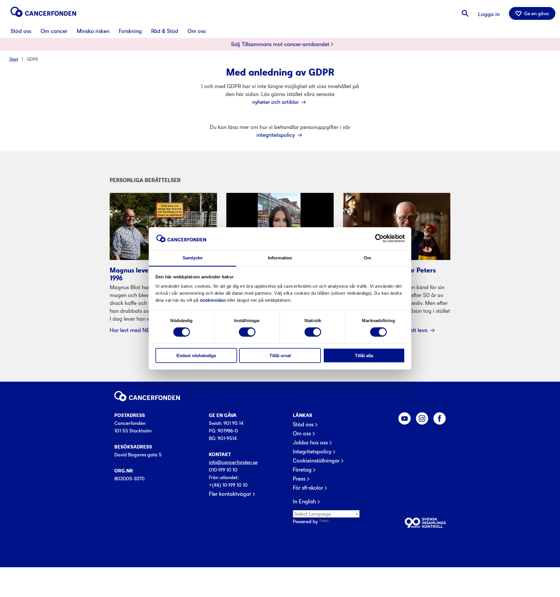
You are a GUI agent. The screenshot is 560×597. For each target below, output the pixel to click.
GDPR (32, 59)
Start (13, 59)
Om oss (302, 434)
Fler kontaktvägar (230, 494)
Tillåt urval (280, 355)
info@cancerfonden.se (233, 462)
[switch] (247, 332)
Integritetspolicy (312, 452)
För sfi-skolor (308, 488)
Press (299, 479)
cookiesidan (213, 300)
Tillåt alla (364, 355)
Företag (302, 470)
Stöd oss (303, 424)
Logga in (489, 14)
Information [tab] (280, 257)
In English (304, 502)
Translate (340, 521)
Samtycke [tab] (193, 257)
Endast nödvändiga (196, 355)
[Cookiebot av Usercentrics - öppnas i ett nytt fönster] (379, 238)
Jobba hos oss (310, 443)
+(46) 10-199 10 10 (228, 485)
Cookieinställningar (316, 461)
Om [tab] (367, 257)
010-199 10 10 (223, 470)
